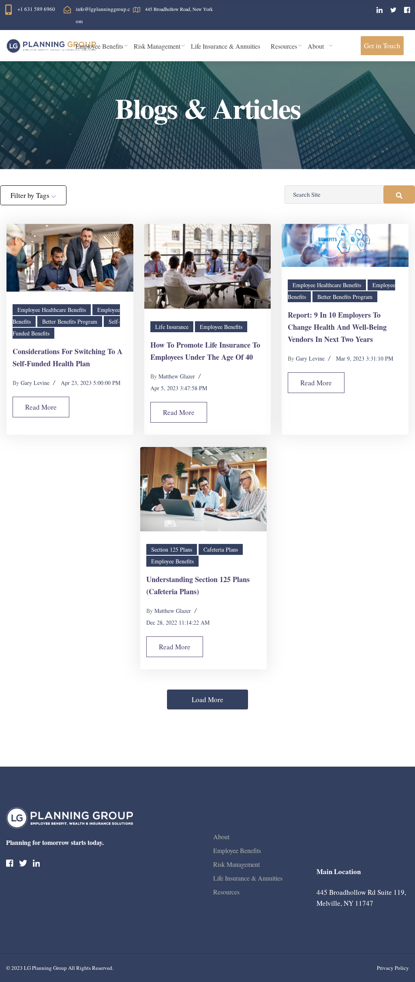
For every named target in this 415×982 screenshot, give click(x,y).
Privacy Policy (393, 967)
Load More (207, 699)
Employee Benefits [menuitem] (237, 850)
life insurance (171, 327)
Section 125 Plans (171, 549)
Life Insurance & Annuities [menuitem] (247, 878)
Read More (41, 407)
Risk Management (157, 46)
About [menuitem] (221, 836)
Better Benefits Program (69, 321)
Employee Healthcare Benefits (51, 310)
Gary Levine (35, 383)
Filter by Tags (31, 195)
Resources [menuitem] (226, 891)
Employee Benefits (99, 46)
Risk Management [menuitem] (236, 864)
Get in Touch (382, 45)
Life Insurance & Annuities (225, 46)
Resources (284, 46)
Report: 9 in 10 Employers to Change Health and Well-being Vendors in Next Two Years (337, 326)
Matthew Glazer (176, 376)
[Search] (399, 194)
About (316, 46)
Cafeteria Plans (220, 549)
